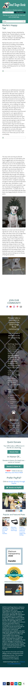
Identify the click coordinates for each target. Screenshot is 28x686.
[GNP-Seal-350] (14, 567)
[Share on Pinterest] (12, 683)
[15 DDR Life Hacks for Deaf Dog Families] (8, 521)
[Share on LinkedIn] (16, 683)
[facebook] (7, 307)
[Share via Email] (19, 683)
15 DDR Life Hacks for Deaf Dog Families (5, 530)
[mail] (21, 307)
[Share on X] (8, 683)
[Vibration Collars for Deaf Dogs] (16, 521)
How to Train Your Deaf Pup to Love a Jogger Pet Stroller (22, 531)
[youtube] (11, 307)
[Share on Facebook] (4, 683)
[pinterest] (17, 307)
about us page (13, 365)
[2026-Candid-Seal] (14, 548)
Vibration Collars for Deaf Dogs (14, 528)
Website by (16, 662)
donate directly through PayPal (16, 482)
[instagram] (14, 307)
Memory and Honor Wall (13, 472)
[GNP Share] (14, 581)
